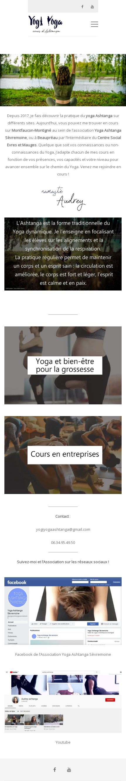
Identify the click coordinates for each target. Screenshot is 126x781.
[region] (63, 80)
